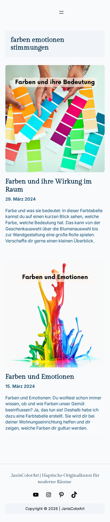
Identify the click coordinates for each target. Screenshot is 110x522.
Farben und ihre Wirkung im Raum (48, 185)
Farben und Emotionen (39, 377)
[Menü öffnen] (61, 12)
